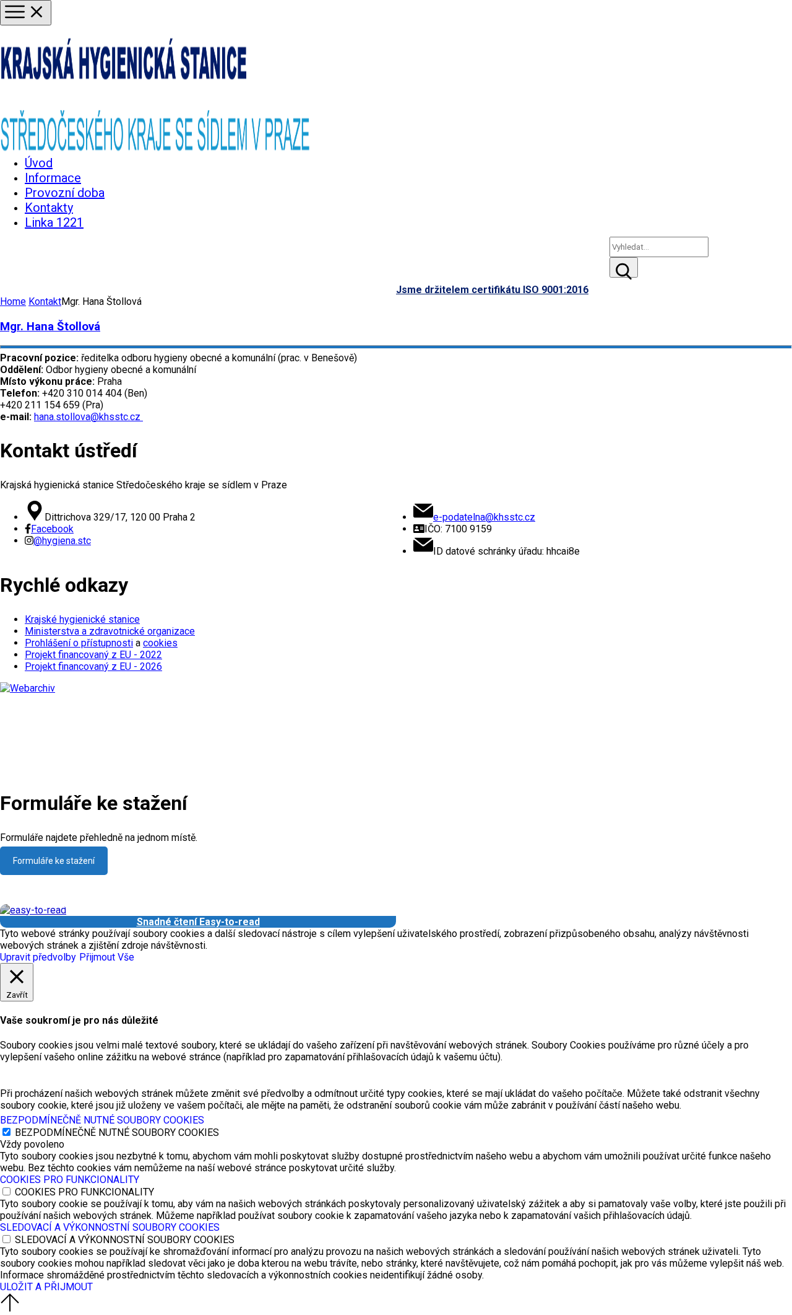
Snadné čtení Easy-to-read (198, 922)
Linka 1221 (54, 222)
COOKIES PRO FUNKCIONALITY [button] (69, 1179)
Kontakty (49, 207)
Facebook (52, 529)
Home (13, 301)
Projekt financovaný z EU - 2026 (93, 666)
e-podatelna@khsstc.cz (484, 517)
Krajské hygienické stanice (82, 619)
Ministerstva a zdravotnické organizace (110, 631)
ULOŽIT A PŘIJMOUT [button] (46, 1287)
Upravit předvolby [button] (38, 957)
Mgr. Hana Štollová (50, 326)
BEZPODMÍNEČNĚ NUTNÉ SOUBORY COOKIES (117, 1132)
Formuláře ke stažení (54, 861)
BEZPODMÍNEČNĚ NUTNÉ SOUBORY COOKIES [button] (102, 1120)
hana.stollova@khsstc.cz (88, 417)
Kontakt (44, 301)
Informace (53, 177)
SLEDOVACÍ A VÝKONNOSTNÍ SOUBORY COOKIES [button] (110, 1227)
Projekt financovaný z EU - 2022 (93, 655)
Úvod (39, 163)
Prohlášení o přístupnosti (79, 643)
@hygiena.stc (62, 541)
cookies (160, 643)
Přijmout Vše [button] (106, 957)
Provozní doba (65, 192)
